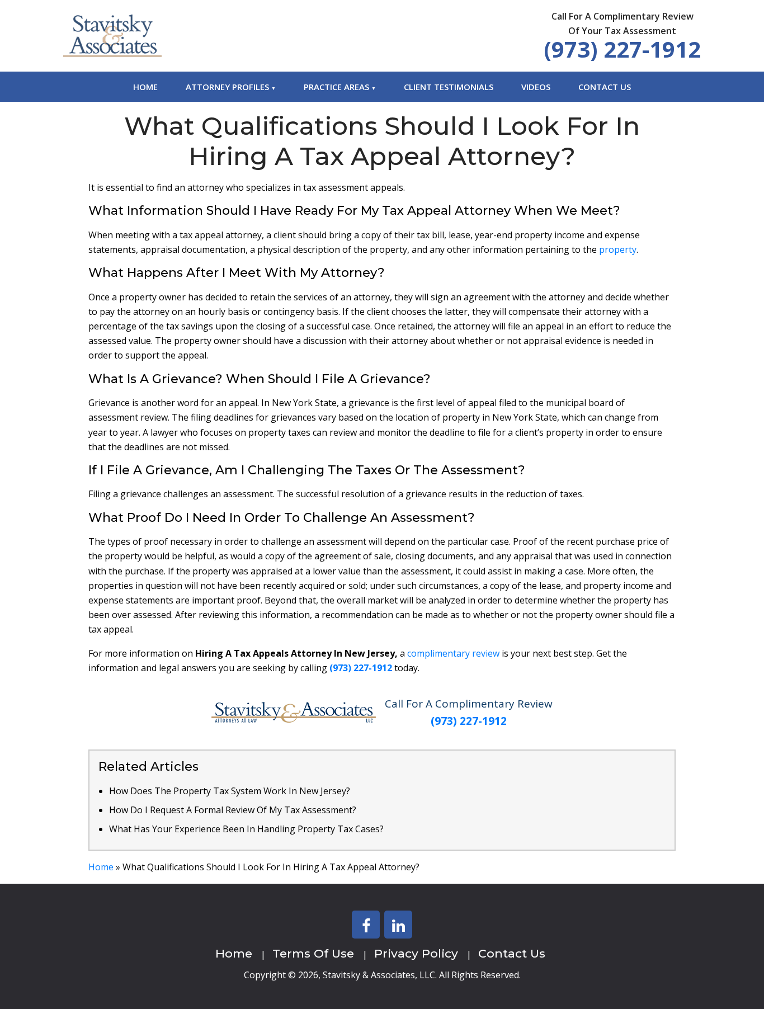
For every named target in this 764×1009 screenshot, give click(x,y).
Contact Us (604, 86)
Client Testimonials (448, 86)
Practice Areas (336, 86)
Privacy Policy (416, 953)
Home (145, 86)
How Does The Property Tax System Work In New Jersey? (229, 791)
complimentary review (453, 653)
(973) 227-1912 (622, 49)
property (617, 249)
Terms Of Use (313, 953)
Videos (535, 86)
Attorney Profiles (227, 86)
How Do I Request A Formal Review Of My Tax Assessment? (232, 810)
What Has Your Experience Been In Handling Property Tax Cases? (246, 829)
